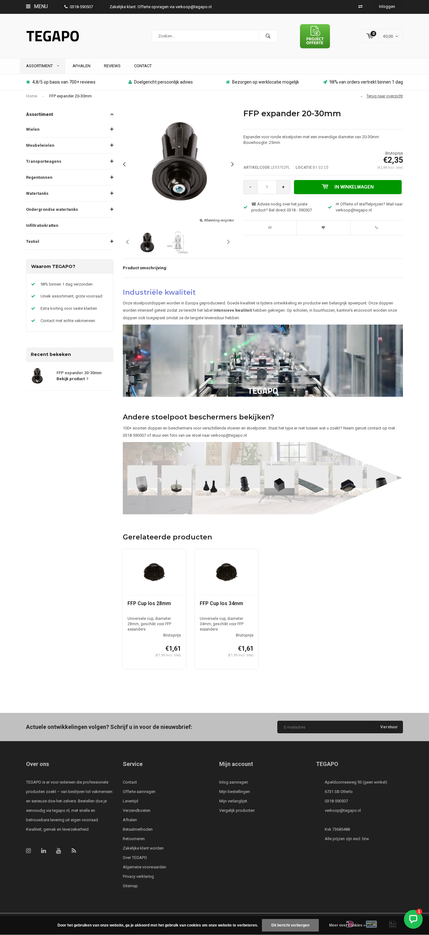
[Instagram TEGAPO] (28, 851)
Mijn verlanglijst (233, 801)
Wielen (33, 129)
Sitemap (130, 885)
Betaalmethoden (138, 829)
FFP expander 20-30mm (70, 96)
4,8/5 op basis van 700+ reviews (63, 82)
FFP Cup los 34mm (221, 603)
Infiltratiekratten (42, 225)
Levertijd (130, 801)
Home (31, 96)
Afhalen (81, 65)
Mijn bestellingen (234, 791)
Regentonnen (39, 177)
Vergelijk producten (237, 810)
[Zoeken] (267, 36)
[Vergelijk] (360, 6)
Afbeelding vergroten (219, 220)
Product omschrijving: (145, 267)
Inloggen (387, 6)
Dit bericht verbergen (290, 925)
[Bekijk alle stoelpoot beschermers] (263, 478)
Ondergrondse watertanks (52, 209)
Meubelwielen (40, 145)
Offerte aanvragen (139, 791)
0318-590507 (81, 6)
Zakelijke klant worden (143, 848)
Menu (40, 6)
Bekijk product (71, 378)
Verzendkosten (136, 810)
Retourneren (134, 838)
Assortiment (40, 65)
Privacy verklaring (138, 876)
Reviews (112, 65)
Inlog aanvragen (233, 782)
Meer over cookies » (347, 925)
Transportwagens (43, 161)
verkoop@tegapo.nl (343, 810)
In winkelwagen (354, 187)
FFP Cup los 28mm (149, 603)
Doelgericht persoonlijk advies (163, 82)
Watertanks (37, 193)
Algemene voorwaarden (144, 867)
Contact (143, 65)
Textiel (32, 241)
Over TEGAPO (135, 857)
